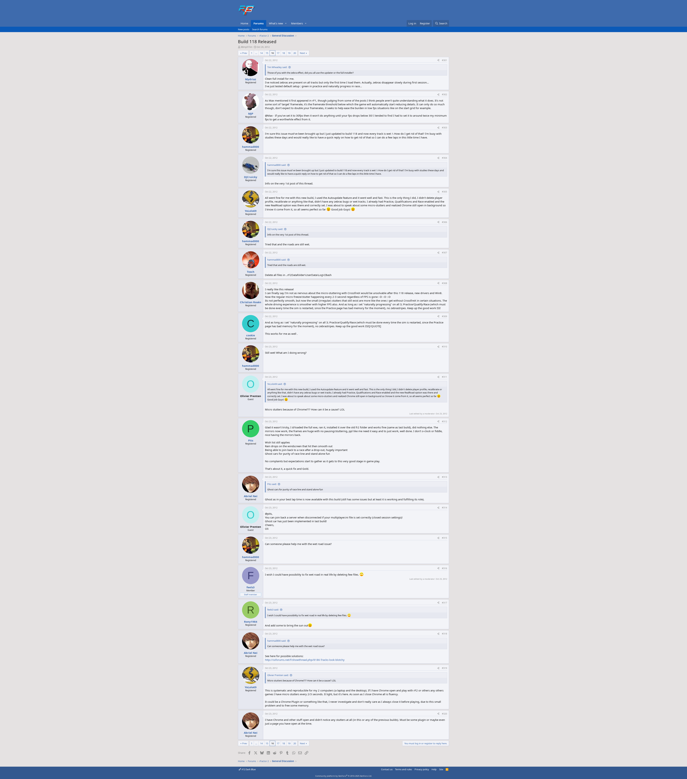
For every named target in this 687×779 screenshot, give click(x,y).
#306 (444, 222)
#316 (444, 568)
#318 (444, 633)
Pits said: (272, 484)
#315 (444, 537)
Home (244, 23)
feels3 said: (273, 609)
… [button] (256, 53)
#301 (444, 60)
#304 (444, 157)
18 (283, 53)
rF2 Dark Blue (248, 769)
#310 (444, 346)
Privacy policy (422, 769)
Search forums (259, 29)
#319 (444, 668)
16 (272, 53)
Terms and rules (403, 769)
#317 (444, 602)
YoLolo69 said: (274, 384)
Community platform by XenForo (343, 776)
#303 (444, 127)
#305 (444, 191)
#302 (444, 94)
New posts (243, 29)
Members (297, 23)
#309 (444, 316)
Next (302, 53)
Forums (259, 23)
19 (289, 53)
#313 (444, 477)
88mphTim (246, 47)
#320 (444, 713)
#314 (444, 507)
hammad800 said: (276, 165)
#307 (444, 252)
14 (261, 53)
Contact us (387, 769)
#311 (444, 376)
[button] (285, 23)
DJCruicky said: (275, 229)
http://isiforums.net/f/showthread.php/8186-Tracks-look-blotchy (305, 660)
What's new (276, 23)
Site (441, 769)
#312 (444, 421)
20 (294, 53)
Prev (244, 53)
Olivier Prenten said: (278, 675)
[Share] (438, 60)
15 (267, 53)
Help (434, 769)
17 (278, 53)
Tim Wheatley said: (277, 67)
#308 (444, 283)
